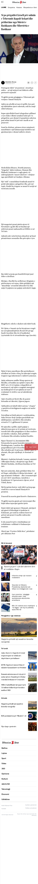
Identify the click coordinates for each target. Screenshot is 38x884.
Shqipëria (11, 7)
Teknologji (6, 789)
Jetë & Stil (6, 784)
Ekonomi (5, 794)
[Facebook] (28, 82)
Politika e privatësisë (30, 808)
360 (3, 769)
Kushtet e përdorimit (30, 805)
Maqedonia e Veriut (30, 7)
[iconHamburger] (2, 2)
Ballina (4, 748)
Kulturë (5, 779)
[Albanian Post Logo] (19, 2)
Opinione (5, 774)
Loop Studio (31, 814)
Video (4, 763)
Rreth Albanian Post (7, 805)
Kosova (19, 7)
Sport (4, 758)
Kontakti (4, 808)
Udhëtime (6, 799)
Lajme (3, 7)
